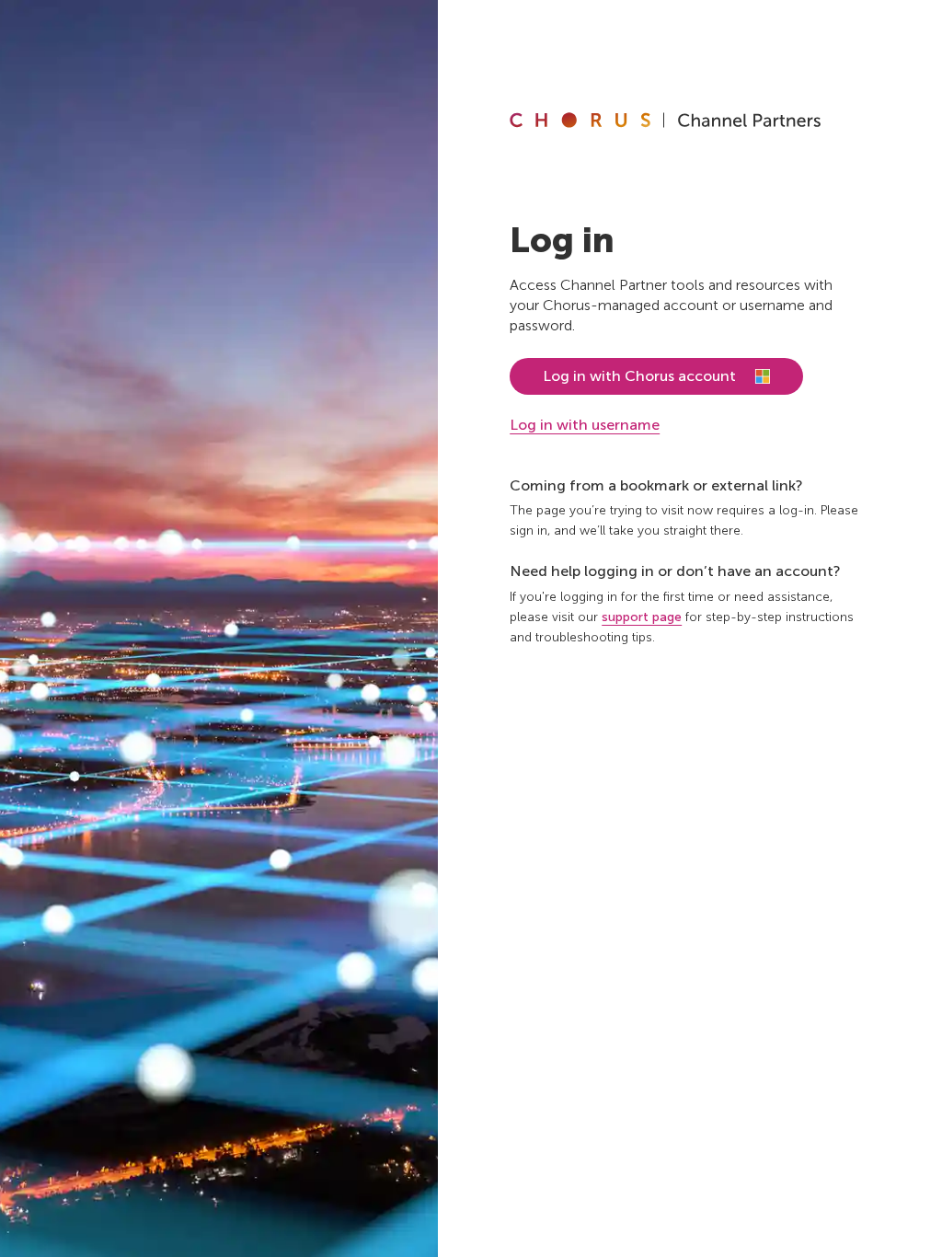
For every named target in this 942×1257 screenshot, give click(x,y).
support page (642, 617)
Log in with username (585, 424)
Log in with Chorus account (639, 376)
